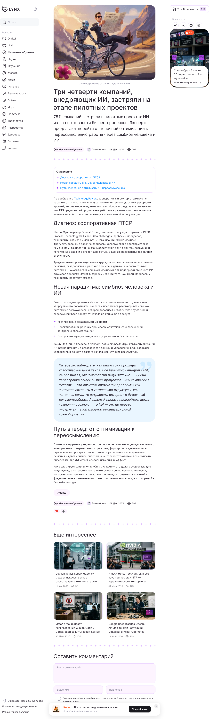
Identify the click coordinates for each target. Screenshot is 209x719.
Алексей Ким (99, 149)
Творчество (15, 120)
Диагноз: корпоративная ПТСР (80, 177)
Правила (26, 700)
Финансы (13, 86)
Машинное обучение (21, 52)
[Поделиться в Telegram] (175, 25)
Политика (14, 114)
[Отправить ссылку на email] (191, 25)
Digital (12, 38)
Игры (11, 107)
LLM (10, 45)
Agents (61, 492)
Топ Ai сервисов (187, 9)
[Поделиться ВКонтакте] (183, 25)
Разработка (15, 127)
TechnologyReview (85, 198)
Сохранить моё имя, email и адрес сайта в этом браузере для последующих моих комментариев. (109, 700)
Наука (12, 59)
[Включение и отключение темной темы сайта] (35, 9)
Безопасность (17, 93)
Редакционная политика (15, 712)
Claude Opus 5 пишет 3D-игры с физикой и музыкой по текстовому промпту (188, 76)
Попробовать (139, 709)
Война (12, 100)
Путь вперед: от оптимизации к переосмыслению (92, 188)
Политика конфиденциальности (19, 706)
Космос (12, 148)
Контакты (37, 700)
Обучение (14, 66)
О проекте (13, 700)
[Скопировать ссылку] (199, 25)
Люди (11, 79)
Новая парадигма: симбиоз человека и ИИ (87, 182)
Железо (13, 72)
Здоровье (14, 134)
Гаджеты (13, 141)
